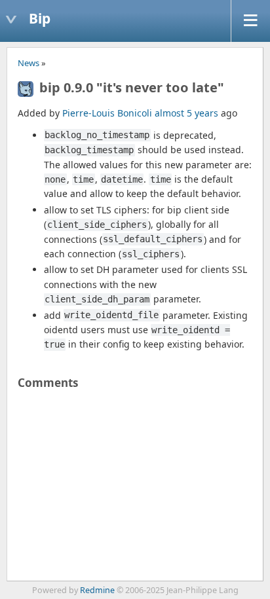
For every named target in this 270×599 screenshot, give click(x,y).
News (28, 63)
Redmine (97, 590)
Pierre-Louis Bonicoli (107, 113)
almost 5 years (186, 113)
